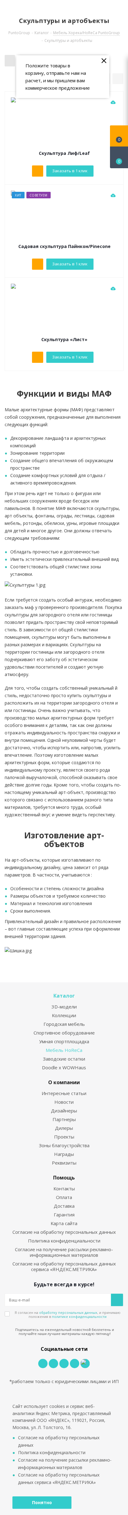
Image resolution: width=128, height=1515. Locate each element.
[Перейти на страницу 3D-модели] (113, 102)
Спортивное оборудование (64, 1033)
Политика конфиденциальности (64, 1241)
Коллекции (64, 1015)
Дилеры (64, 1128)
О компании (64, 1082)
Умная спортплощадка (64, 1041)
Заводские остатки (64, 1059)
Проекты (64, 1137)
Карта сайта (64, 1223)
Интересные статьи (64, 1093)
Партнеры (64, 1119)
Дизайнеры (64, 1110)
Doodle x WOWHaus (64, 1067)
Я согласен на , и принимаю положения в (68, 1314)
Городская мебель (64, 1024)
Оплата (64, 1197)
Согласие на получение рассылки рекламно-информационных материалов (64, 1252)
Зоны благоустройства (64, 1145)
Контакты (64, 1188)
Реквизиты (64, 1163)
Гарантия (64, 1214)
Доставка (64, 1206)
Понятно (42, 1502)
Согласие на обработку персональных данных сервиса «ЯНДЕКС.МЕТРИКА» (64, 1266)
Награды (64, 1154)
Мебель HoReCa (64, 1050)
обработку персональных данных (68, 1312)
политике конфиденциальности (79, 1316)
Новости (64, 1102)
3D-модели (64, 1006)
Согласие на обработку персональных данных (64, 1232)
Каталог (64, 995)
